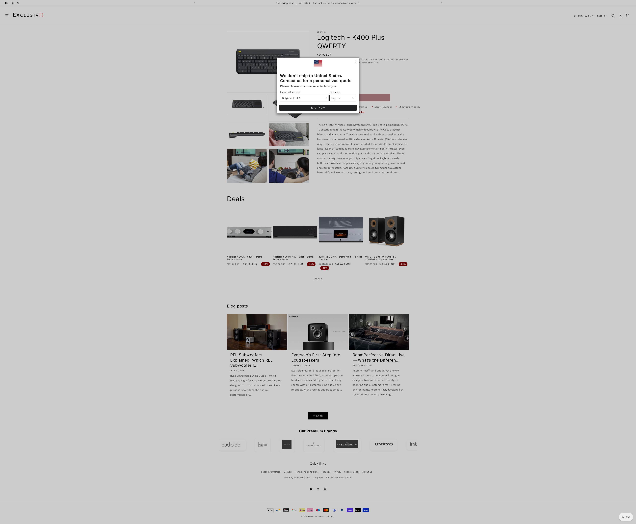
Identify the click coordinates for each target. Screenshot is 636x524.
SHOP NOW (318, 108)
